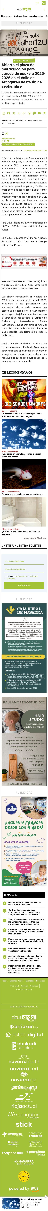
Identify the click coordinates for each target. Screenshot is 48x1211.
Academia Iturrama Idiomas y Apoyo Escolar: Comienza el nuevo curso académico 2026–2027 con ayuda (23, 958)
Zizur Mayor (6, 16)
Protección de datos (24, 989)
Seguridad (34, 986)
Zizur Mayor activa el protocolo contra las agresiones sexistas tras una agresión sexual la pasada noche (24, 922)
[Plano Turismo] (35, 1143)
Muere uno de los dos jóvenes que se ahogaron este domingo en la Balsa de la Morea (24, 941)
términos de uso (21, 576)
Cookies (24, 986)
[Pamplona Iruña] (35, 1153)
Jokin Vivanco (8, 139)
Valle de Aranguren (33, 120)
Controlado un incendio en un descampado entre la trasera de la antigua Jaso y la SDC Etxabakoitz (22, 912)
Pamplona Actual (24, 60)
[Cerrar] (46, 1196)
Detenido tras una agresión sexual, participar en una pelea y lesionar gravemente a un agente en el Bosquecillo (22, 969)
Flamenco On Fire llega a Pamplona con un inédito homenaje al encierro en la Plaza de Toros (24, 931)
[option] (24, 9)
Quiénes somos (17, 981)
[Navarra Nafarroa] (24, 1162)
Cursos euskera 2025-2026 (12, 120)
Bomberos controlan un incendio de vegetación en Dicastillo (22, 950)
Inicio (5, 981)
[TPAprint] (12, 1153)
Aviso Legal (14, 986)
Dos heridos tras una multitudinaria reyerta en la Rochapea (22, 904)
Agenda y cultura (36, 16)
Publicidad (40, 981)
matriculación (8, 124)
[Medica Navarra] (35, 1134)
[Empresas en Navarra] (12, 1134)
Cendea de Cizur (20, 16)
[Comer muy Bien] (12, 1143)
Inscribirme (24, 585)
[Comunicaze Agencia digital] (24, 996)
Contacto (30, 981)
